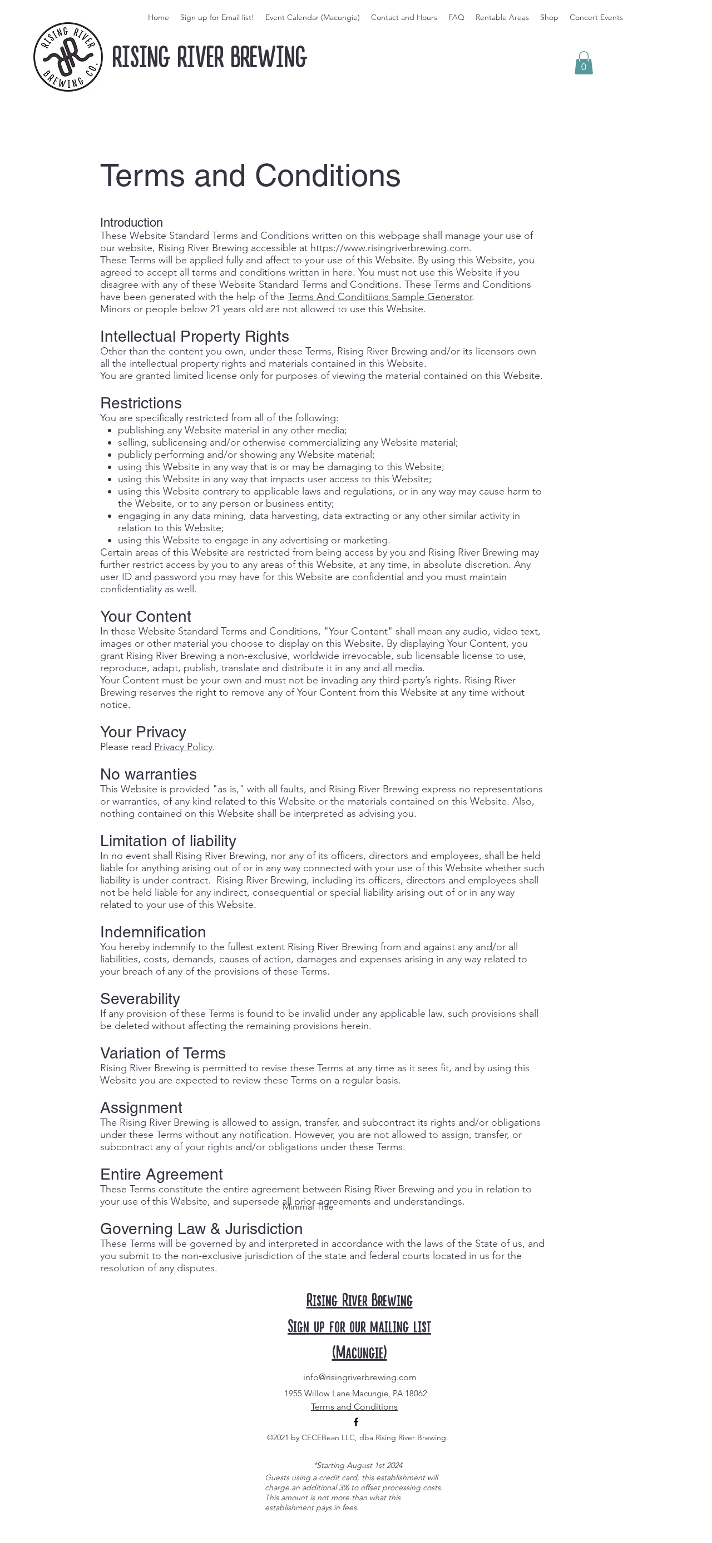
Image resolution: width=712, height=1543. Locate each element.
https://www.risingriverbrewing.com (389, 248)
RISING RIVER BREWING (209, 58)
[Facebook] (356, 1421)
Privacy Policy (183, 747)
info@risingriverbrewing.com (360, 1377)
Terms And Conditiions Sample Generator (380, 297)
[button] (584, 62)
